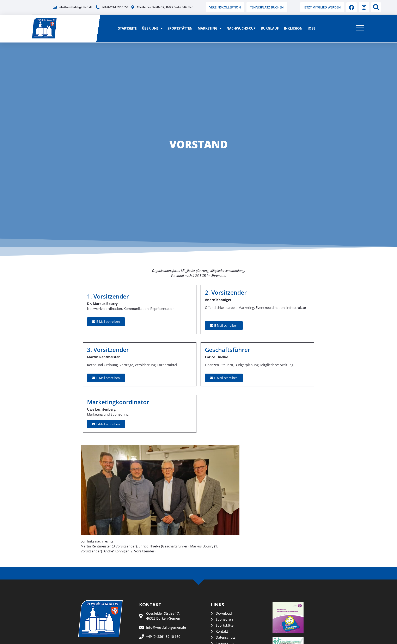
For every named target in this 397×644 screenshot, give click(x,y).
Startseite (127, 28)
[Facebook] (351, 7)
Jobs (312, 28)
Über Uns (150, 28)
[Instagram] (364, 7)
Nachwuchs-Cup (241, 28)
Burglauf (270, 28)
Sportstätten (180, 28)
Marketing (208, 28)
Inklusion (293, 28)
